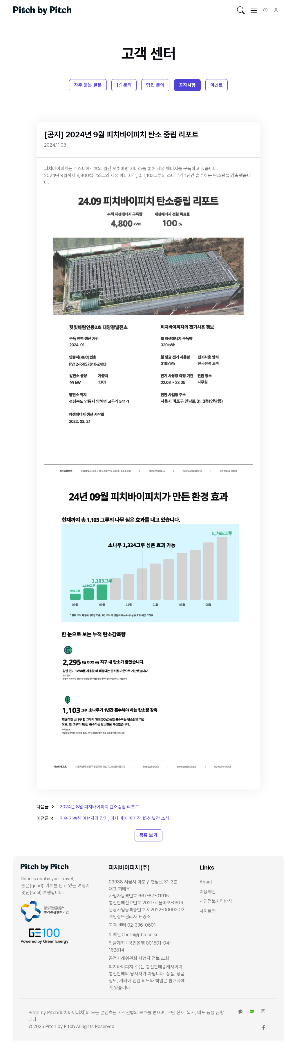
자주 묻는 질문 (88, 85)
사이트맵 (208, 911)
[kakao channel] (240, 1011)
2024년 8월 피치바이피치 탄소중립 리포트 (99, 807)
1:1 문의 (124, 85)
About (206, 882)
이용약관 (208, 891)
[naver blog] (252, 1011)
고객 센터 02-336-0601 (132, 925)
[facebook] (264, 1028)
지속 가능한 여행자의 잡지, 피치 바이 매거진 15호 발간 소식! (115, 818)
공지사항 (187, 85)
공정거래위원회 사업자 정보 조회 (139, 958)
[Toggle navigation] (241, 10)
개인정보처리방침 (216, 901)
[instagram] (263, 1011)
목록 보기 (149, 835)
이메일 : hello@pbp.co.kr (133, 934)
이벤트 (216, 85)
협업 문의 (155, 85)
